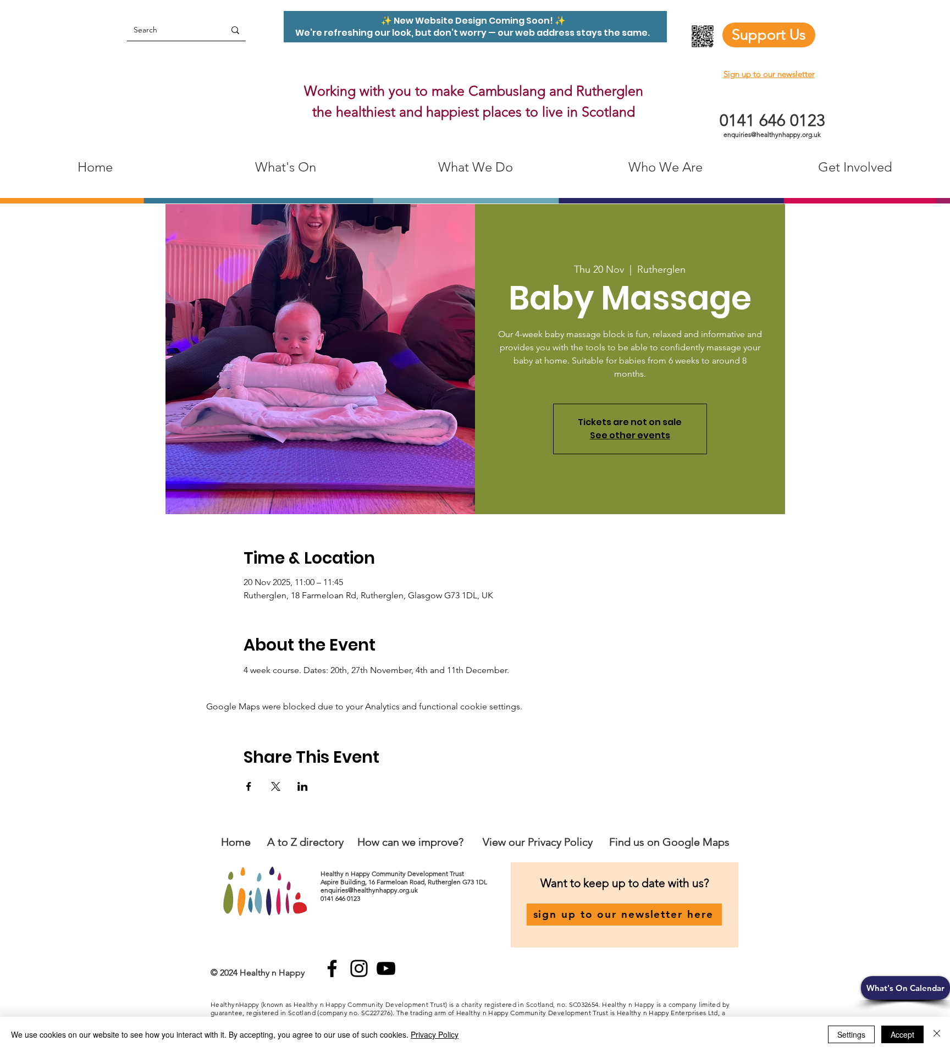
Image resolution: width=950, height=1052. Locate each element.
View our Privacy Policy (539, 842)
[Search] (235, 30)
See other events (630, 435)
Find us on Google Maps (669, 842)
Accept (902, 1034)
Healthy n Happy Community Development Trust (393, 873)
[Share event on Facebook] (249, 786)
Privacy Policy (435, 1034)
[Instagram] (359, 968)
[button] (905, 988)
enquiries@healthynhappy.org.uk (772, 134)
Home (236, 842)
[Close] (936, 1034)
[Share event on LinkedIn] (302, 786)
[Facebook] (332, 968)
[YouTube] (385, 968)
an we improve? (425, 842)
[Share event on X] (275, 786)
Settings (851, 1034)
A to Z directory (305, 842)
